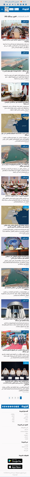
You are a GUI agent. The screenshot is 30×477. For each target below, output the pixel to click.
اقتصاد (13, 416)
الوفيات (26, 438)
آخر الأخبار (25, 269)
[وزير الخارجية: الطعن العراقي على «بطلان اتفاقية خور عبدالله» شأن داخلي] (15, 246)
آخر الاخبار (26, 414)
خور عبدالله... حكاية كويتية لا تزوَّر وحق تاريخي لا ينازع (15, 71)
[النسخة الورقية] (7, 9)
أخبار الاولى (26, 417)
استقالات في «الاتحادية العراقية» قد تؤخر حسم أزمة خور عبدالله (15, 165)
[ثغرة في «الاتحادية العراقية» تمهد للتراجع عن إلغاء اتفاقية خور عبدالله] (15, 308)
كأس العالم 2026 (24, 427)
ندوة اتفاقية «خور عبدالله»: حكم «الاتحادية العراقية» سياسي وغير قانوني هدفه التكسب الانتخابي (16, 382)
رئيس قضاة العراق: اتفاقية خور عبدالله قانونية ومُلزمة (16, 40)
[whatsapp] (4, 4)
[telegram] (12, 4)
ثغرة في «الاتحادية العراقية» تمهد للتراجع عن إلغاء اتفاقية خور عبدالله (16, 319)
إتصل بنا (26, 445)
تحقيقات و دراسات (24, 431)
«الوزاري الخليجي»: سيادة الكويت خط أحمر (17, 195)
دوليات (13, 419)
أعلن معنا (26, 450)
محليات (26, 207)
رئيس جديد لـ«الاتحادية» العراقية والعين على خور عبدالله (15, 134)
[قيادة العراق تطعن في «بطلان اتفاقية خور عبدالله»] (15, 277)
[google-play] (15, 460)
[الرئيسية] (25, 9)
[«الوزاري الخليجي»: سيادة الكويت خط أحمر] (15, 185)
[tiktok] (10, 4)
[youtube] (20, 4)
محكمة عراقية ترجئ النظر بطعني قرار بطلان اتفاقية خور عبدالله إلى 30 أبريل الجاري (16, 226)
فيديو (27, 416)
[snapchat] (7, 4)
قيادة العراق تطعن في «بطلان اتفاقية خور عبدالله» (17, 288)
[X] (15, 4)
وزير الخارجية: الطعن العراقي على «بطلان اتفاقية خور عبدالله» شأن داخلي (17, 257)
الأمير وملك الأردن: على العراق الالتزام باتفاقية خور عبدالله (16, 350)
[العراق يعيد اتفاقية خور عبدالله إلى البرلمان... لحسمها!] (15, 92)
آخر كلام (26, 429)
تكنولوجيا (26, 435)
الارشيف (11, 9)
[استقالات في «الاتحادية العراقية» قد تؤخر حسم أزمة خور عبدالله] (15, 154)
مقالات (26, 419)
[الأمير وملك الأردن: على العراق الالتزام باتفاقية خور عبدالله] (15, 339)
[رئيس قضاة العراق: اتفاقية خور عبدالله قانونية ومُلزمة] (15, 29)
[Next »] (9, 398)
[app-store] (15, 466)
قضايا (27, 433)
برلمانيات (12, 414)
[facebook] (18, 4)
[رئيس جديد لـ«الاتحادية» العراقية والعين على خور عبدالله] (15, 123)
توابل (13, 417)
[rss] (26, 4)
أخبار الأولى (25, 21)
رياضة (13, 421)
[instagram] (23, 4)
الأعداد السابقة (25, 446)
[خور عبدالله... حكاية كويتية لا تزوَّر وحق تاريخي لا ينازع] (15, 60)
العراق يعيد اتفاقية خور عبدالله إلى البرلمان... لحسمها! (16, 103)
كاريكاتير (26, 437)
